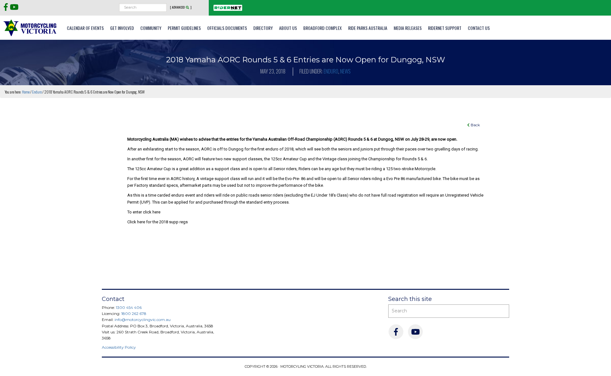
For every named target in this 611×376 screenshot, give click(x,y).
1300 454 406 (129, 307)
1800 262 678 (133, 313)
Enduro (331, 71)
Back (475, 124)
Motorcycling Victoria (30, 27)
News (345, 71)
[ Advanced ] (181, 7)
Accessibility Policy (119, 347)
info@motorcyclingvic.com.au (143, 319)
